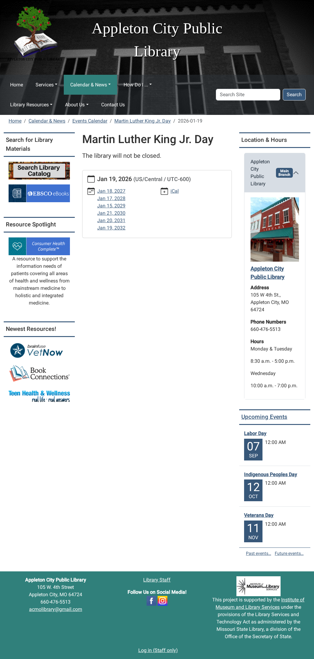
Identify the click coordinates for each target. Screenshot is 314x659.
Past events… (258, 553)
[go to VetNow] (39, 351)
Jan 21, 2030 (111, 213)
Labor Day (255, 433)
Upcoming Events (264, 416)
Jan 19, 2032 (111, 228)
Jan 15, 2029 (111, 206)
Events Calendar (89, 121)
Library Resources (29, 105)
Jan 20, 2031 (111, 220)
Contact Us (113, 105)
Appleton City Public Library (270, 173)
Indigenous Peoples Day (270, 474)
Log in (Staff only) (158, 650)
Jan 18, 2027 (111, 191)
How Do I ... (136, 85)
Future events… (289, 553)
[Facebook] (151, 600)
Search (294, 94)
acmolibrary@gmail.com (55, 609)
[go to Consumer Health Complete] (39, 246)
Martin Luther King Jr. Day (142, 121)
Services (45, 85)
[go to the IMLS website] (258, 586)
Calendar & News (88, 85)
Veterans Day (259, 515)
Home (16, 85)
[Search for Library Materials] (39, 170)
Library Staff (156, 580)
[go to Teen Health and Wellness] (39, 396)
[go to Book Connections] (39, 373)
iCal (174, 191)
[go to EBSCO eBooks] (39, 193)
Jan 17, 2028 (111, 198)
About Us (75, 105)
